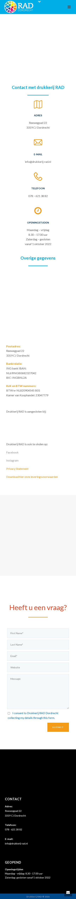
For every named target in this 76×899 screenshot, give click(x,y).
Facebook (12, 452)
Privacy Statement (17, 468)
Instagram (12, 460)
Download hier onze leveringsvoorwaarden (32, 476)
